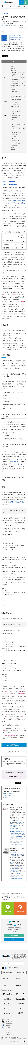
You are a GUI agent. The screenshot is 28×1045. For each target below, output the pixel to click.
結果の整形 (14, 145)
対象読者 (13, 68)
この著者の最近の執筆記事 (16, 845)
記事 (16, 868)
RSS (21, 868)
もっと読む (5, 797)
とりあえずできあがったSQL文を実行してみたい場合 (18, 74)
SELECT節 (14, 134)
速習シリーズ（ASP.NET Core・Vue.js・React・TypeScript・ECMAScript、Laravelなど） (16, 829)
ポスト (5, 56)
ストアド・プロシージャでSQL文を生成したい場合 (18, 82)
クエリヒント (15, 102)
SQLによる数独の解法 (9, 181)
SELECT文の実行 (16, 143)
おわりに (13, 147)
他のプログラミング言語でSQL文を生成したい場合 (18, 78)
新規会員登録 (14, 935)
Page (5, 101)
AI (6, 6)
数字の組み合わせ (16, 91)
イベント (3, 985)
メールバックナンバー (15, 931)
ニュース (3, 978)
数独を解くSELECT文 (17, 100)
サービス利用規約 (9, 1030)
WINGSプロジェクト (17, 820)
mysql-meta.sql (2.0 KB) (15, 35)
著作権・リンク (9, 1021)
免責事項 (8, 1025)
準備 (13, 113)
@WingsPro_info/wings (15, 871)
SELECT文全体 (15, 141)
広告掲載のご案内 (21, 972)
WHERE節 (14, 138)
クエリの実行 (15, 117)
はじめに (13, 66)
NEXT (23, 752)
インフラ (24, 6)
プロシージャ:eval (16, 132)
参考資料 (13, 149)
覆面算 (13, 89)
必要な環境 (13, 70)
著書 (13, 868)
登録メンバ (12, 863)
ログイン (15, 939)
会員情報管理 (9, 1023)
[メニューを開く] (2, 2)
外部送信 (8, 1034)
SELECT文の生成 (16, 115)
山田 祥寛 (18, 25)
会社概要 (8, 1027)
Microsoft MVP (19, 815)
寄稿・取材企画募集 (7, 972)
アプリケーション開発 (14, 6)
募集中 (17, 865)
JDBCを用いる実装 (15, 111)
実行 (13, 120)
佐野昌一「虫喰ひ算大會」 (17, 502)
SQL (3, 31)
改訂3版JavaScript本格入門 (17, 833)
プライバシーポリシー (10, 1032)
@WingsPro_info (14, 870)
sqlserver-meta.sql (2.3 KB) (16, 37)
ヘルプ (7, 1019)
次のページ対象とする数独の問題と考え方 (14, 745)
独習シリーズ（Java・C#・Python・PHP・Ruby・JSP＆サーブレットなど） (17, 824)
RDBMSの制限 (15, 104)
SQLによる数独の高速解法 (10, 184)
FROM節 (14, 136)
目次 (14, 61)
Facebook (17, 873)
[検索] (2, 6)
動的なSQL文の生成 (15, 106)
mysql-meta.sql (14, 461)
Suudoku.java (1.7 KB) (15, 39)
